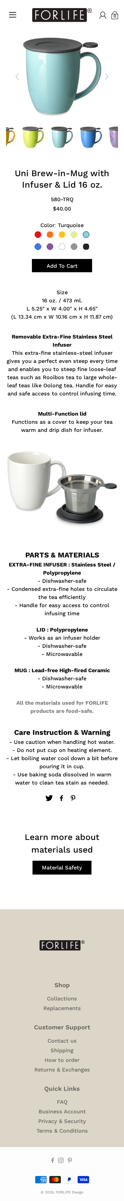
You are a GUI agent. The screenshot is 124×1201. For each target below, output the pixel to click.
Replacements (62, 1008)
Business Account (62, 1111)
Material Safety (62, 867)
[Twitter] (49, 798)
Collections (62, 998)
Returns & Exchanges (62, 1069)
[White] (62, 246)
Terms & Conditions (62, 1131)
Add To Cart (62, 266)
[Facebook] (61, 798)
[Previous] (17, 76)
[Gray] (74, 246)
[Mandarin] (62, 234)
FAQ (62, 1102)
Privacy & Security (62, 1121)
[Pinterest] (73, 798)
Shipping (62, 1050)
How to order (62, 1060)
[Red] (38, 234)
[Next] (107, 76)
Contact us (62, 1040)
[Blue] (38, 246)
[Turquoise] (86, 234)
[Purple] (50, 246)
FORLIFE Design (69, 1192)
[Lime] (74, 234)
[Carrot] (50, 234)
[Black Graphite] (86, 246)
